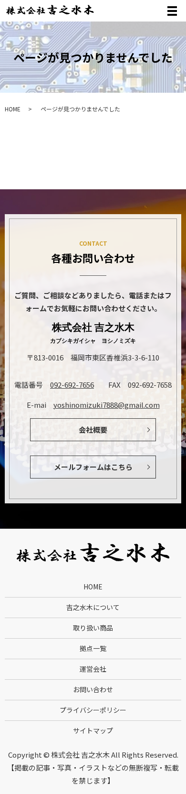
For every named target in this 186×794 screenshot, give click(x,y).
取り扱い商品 (93, 627)
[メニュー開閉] (172, 11)
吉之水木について (93, 607)
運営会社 (93, 669)
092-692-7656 (72, 385)
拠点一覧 (93, 648)
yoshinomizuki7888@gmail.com (106, 405)
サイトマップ (93, 730)
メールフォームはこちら (93, 467)
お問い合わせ (93, 689)
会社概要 (93, 429)
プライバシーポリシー (93, 710)
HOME (13, 109)
